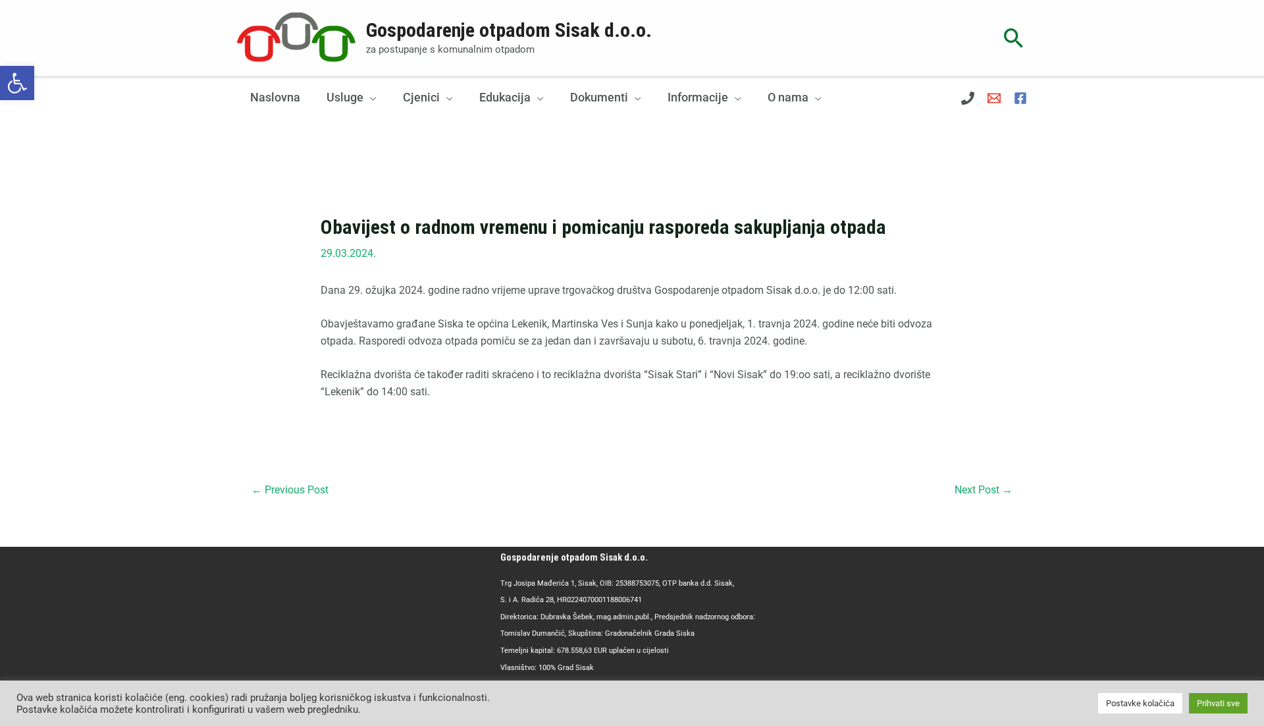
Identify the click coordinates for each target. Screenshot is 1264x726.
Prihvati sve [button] (1218, 703)
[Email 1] (994, 98)
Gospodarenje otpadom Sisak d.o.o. (509, 30)
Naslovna (275, 97)
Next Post (984, 490)
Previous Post (290, 490)
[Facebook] (1020, 98)
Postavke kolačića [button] (1140, 703)
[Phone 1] (967, 98)
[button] (17, 83)
